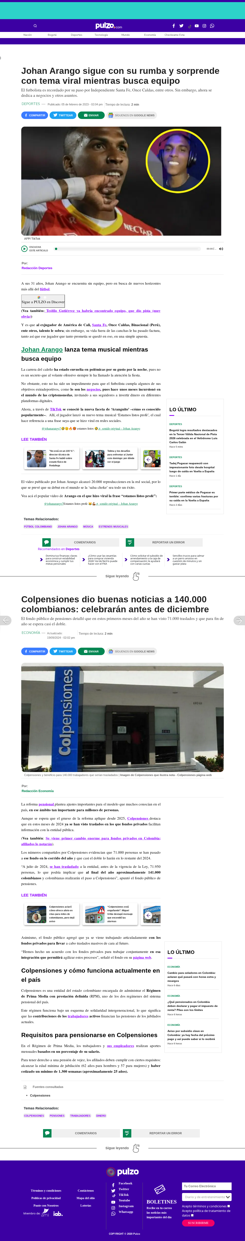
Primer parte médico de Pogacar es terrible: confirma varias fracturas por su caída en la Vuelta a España (193, 496)
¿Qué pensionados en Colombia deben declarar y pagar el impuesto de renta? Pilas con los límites (192, 1005)
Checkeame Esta (175, 35)
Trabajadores (80, 1115)
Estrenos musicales (113, 526)
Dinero (101, 1115)
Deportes (76, 35)
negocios (93, 389)
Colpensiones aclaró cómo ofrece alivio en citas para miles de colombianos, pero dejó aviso (61, 914)
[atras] (148, 459)
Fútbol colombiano (38, 526)
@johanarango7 (51, 428)
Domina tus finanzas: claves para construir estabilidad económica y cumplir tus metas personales (61, 559)
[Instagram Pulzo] (204, 27)
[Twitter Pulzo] (181, 27)
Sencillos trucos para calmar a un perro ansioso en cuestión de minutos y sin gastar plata (188, 559)
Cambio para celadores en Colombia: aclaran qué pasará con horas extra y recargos (191, 976)
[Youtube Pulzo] (196, 27)
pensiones (57, 1115)
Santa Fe (99, 324)
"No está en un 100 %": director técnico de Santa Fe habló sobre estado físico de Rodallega (61, 458)
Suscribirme (198, 1223)
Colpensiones (34, 1115)
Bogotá (52, 35)
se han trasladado (64, 866)
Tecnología (101, 35)
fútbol (44, 289)
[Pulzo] (109, 25)
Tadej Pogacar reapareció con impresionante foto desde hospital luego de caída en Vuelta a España (192, 467)
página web (142, 957)
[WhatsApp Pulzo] (212, 27)
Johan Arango (42, 349)
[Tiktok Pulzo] (190, 28)
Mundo (126, 35)
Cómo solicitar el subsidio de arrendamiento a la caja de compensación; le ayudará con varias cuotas (146, 559)
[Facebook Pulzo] (174, 27)
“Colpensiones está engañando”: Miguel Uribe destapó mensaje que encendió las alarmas (120, 914)
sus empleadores (120, 1045)
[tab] (80, 542)
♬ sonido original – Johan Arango (119, 428)
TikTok (56, 409)
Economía (150, 35)
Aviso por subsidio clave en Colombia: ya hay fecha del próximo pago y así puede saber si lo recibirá (191, 1035)
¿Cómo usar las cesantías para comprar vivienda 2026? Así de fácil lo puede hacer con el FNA (102, 559)
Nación (28, 35)
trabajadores (78, 1016)
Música (88, 526)
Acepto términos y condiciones (204, 1206)
